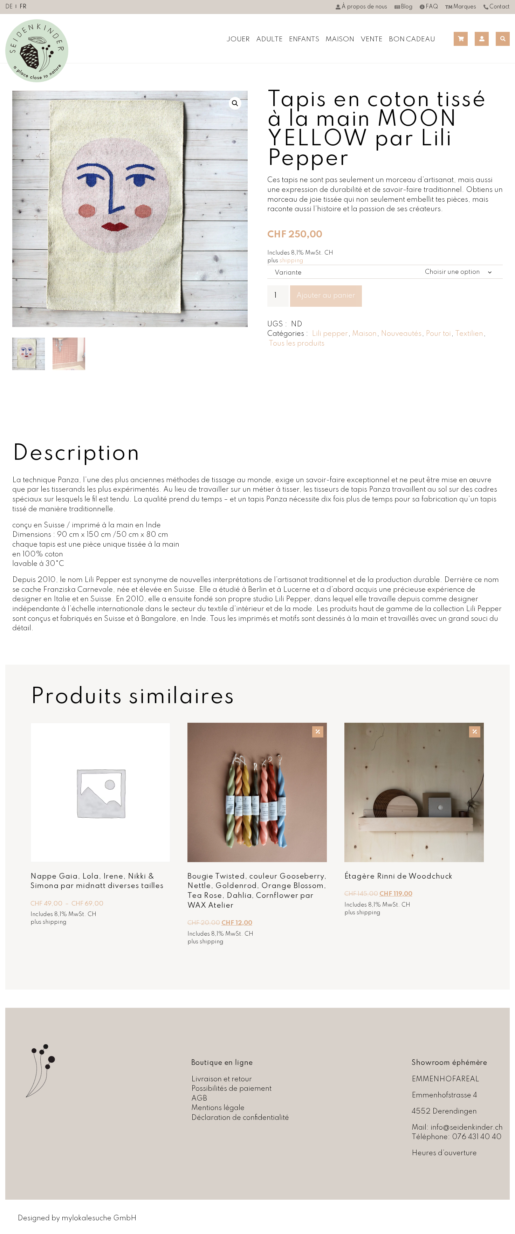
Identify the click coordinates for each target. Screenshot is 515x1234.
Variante (288, 273)
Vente (371, 39)
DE (9, 7)
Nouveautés (401, 334)
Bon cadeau (412, 39)
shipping (291, 261)
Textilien (469, 334)
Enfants (304, 39)
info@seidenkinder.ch (467, 1127)
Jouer (238, 39)
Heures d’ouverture (444, 1153)
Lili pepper (330, 334)
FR (23, 7)
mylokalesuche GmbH (99, 1218)
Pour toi (438, 334)
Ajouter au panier (325, 295)
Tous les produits (296, 343)
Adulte (269, 39)
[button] (235, 103)
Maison (339, 39)
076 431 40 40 (477, 1137)
